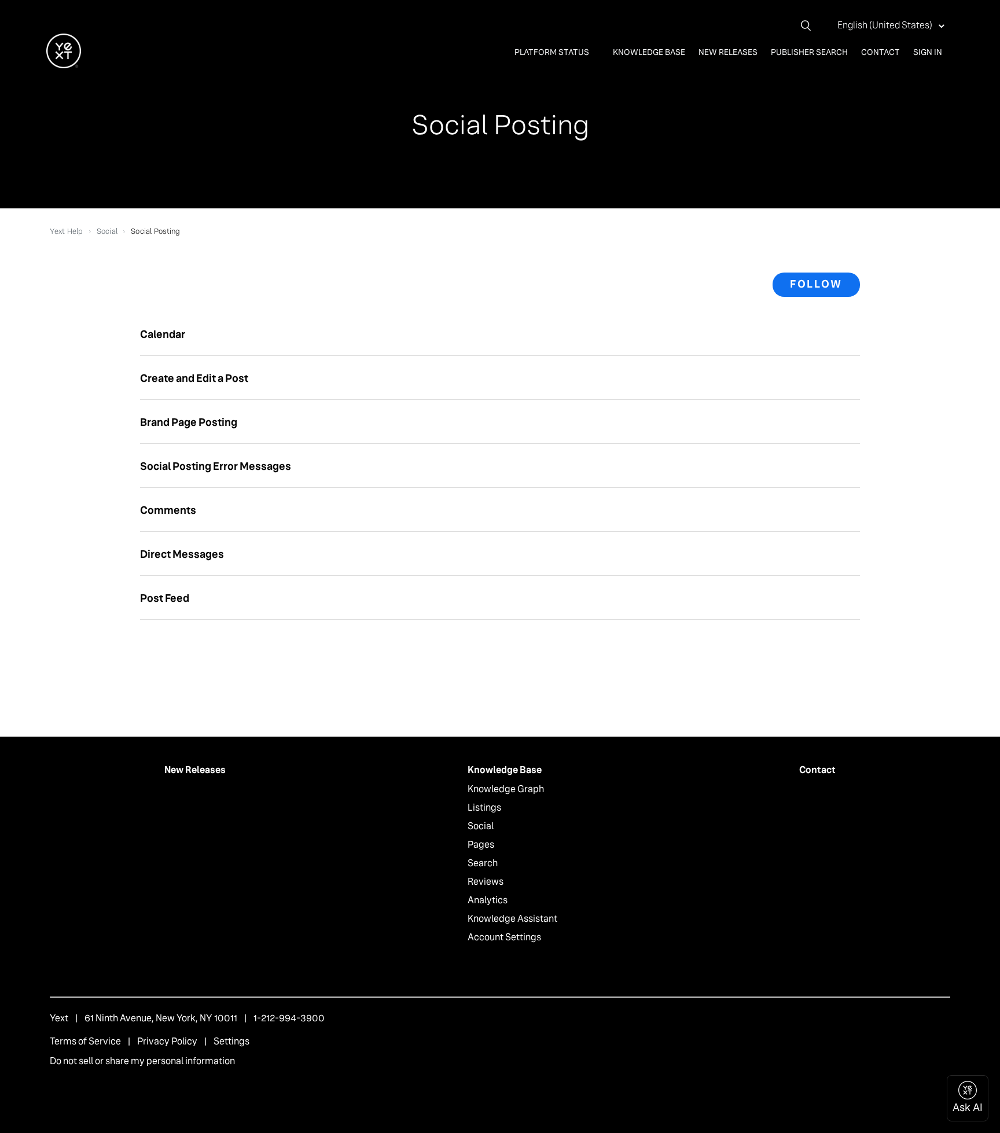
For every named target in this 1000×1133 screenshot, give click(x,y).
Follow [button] (816, 284)
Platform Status (552, 52)
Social (107, 231)
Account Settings (504, 937)
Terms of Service (85, 1041)
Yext (59, 1018)
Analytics (488, 900)
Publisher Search (809, 52)
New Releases (728, 52)
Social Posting (156, 231)
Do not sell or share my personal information (142, 1061)
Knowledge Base (649, 52)
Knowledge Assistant (512, 919)
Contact (880, 52)
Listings (484, 807)
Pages (481, 844)
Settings (231, 1041)
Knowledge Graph (506, 789)
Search (483, 863)
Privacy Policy (167, 1041)
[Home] (63, 65)
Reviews (485, 882)
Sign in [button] (927, 52)
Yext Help (66, 231)
